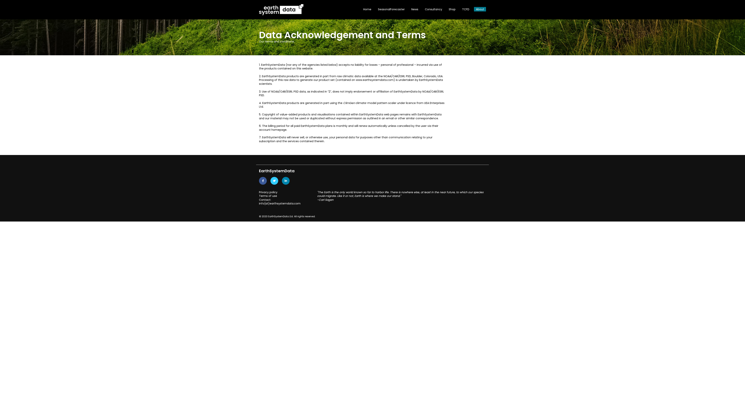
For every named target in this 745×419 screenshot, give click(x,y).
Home (367, 9)
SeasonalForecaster (391, 9)
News (414, 9)
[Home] (281, 9)
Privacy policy (268, 192)
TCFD (465, 9)
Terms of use (268, 196)
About (480, 9)
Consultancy (433, 9)
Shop (452, 9)
